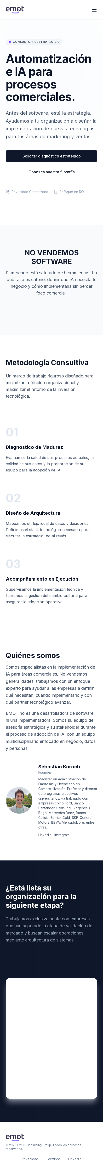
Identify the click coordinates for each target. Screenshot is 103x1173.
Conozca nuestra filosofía (52, 171)
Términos (53, 1159)
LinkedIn (45, 835)
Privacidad (30, 1159)
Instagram (61, 835)
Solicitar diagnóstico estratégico (52, 156)
